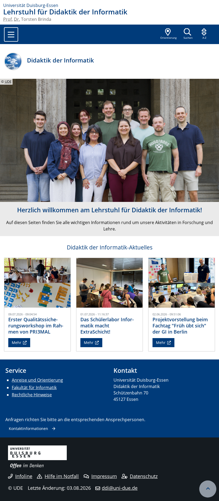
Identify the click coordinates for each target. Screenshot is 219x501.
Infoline (23, 476)
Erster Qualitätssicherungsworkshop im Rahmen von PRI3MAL (35, 325)
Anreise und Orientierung (37, 380)
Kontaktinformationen (28, 428)
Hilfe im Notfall (62, 476)
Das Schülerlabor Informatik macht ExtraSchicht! (107, 325)
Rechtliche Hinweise (32, 395)
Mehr (16, 342)
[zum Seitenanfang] (207, 489)
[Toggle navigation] (11, 34)
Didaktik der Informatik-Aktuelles (109, 247)
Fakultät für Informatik (34, 387)
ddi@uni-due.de (120, 488)
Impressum (104, 476)
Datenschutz (144, 476)
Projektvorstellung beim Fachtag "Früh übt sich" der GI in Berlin (180, 325)
